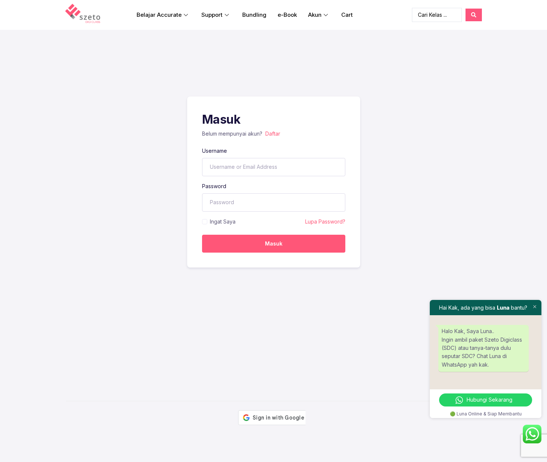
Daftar (272, 133)
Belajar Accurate (159, 14)
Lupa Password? (325, 221)
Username (214, 151)
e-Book (287, 14)
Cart (347, 14)
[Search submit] (474, 15)
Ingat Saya (223, 221)
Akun (315, 14)
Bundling (254, 14)
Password (214, 186)
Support (212, 14)
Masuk (273, 243)
